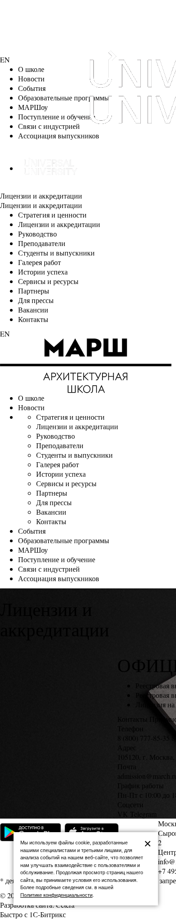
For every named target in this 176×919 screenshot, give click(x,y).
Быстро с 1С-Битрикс (33, 914)
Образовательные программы (63, 540)
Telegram (143, 814)
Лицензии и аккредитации (41, 195)
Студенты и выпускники (56, 252)
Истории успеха (43, 271)
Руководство (37, 233)
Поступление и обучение (56, 116)
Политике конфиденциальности (56, 895)
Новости (31, 78)
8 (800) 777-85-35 (143, 738)
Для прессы (36, 300)
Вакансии (33, 309)
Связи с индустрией (49, 126)
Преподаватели (41, 243)
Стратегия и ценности (52, 214)
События (32, 88)
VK (122, 814)
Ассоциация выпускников (58, 135)
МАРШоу (33, 107)
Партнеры (33, 290)
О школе (31, 69)
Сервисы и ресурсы (48, 281)
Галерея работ (39, 262)
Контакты (33, 319)
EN (5, 59)
